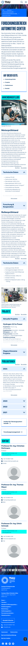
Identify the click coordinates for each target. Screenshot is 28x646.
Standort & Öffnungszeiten (9, 604)
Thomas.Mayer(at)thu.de (9, 500)
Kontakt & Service (8, 620)
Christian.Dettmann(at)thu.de (10, 461)
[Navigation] (26, 2)
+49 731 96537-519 (8, 497)
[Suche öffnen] (22, 2)
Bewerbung (4, 608)
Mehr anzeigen (14, 198)
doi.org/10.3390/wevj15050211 (13, 389)
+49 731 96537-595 (8, 536)
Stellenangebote (6, 611)
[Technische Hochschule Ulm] (14, 580)
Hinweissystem (5, 615)
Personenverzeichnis (7, 613)
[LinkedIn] (13, 643)
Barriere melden (5, 638)
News (3, 600)
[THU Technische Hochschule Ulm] (5, 2)
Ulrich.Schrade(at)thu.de (9, 538)
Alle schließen (24, 167)
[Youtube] (9, 643)
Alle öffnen (17, 167)
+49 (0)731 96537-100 (9, 624)
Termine (3, 602)
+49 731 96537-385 (8, 459)
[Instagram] (6, 643)
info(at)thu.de (6, 627)
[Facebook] (2, 643)
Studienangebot (6, 606)
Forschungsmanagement (12, 432)
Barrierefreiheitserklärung (8, 635)
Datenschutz (14, 632)
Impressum (4, 632)
